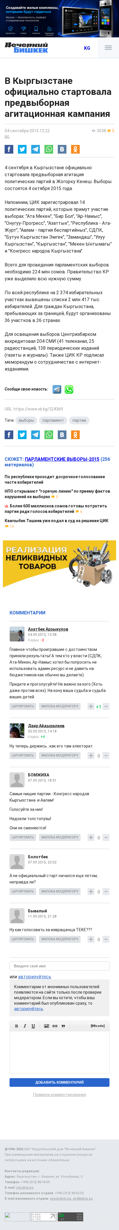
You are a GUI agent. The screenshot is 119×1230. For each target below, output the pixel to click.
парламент (53, 420)
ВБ (7, 137)
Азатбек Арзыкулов (48, 629)
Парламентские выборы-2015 (62, 459)
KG (87, 48)
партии (79, 420)
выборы (26, 420)
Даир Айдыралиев (46, 725)
